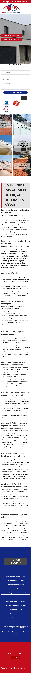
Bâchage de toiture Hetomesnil (15, 580)
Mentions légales (24, 670)
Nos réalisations (11, 35)
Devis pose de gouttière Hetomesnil (15, 601)
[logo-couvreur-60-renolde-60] (11, 8)
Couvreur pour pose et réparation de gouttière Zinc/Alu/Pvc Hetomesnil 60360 (15, 627)
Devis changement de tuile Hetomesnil (15, 593)
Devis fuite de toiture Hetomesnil (15, 597)
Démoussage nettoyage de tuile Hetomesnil (15, 588)
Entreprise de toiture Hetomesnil (15, 622)
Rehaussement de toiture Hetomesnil (15, 576)
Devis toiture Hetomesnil (15, 609)
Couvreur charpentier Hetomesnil (15, 584)
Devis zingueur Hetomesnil (15, 617)
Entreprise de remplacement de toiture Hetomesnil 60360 (15, 632)
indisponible (8, 1)
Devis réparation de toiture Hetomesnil (15, 605)
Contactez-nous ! (11, 39)
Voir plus (15, 657)
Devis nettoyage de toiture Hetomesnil (15, 613)
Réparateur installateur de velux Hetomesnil (15, 572)
